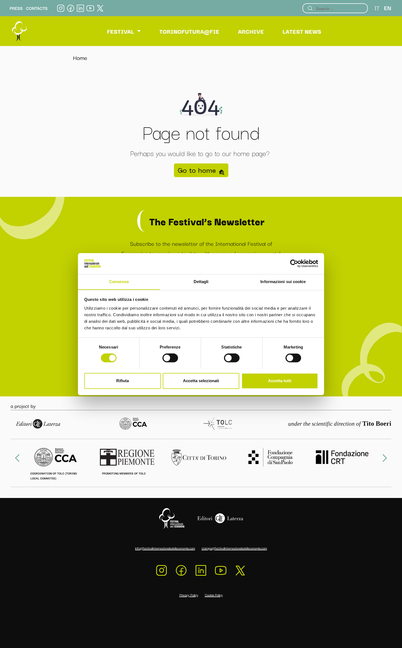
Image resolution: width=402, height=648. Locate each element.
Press (16, 8)
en (387, 7)
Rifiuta (122, 380)
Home (80, 57)
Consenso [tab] (119, 281)
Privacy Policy (188, 594)
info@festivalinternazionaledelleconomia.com (165, 548)
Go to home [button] (197, 170)
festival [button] (120, 31)
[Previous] (19, 458)
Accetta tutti (279, 380)
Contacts (37, 8)
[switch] (170, 357)
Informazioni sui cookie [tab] (282, 281)
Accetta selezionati (201, 380)
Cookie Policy (214, 594)
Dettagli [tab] (201, 281)
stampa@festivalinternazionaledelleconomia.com (234, 548)
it (377, 7)
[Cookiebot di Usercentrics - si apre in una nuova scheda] (294, 263)
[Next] (383, 458)
